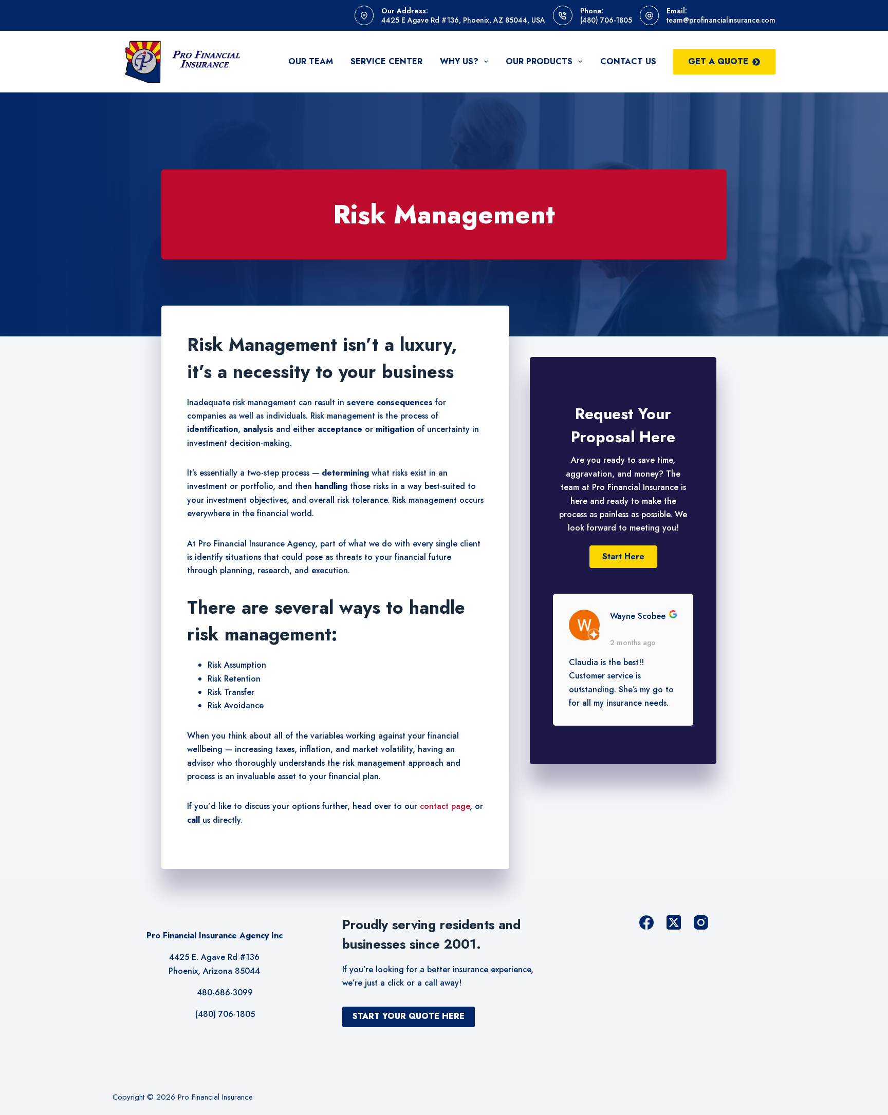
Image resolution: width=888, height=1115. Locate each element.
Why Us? (459, 61)
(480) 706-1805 (606, 20)
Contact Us (628, 61)
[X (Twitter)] (674, 922)
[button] (623, 556)
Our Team (310, 61)
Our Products (539, 61)
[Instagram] (701, 922)
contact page (445, 806)
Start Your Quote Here (409, 1016)
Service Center (386, 61)
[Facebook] (646, 922)
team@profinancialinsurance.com (721, 20)
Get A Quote (718, 61)
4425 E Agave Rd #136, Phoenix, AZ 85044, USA (463, 20)
